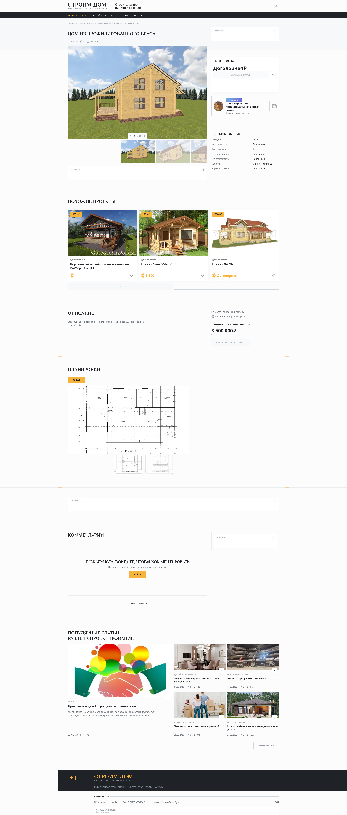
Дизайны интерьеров (130, 787)
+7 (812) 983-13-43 (136, 802)
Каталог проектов (105, 787)
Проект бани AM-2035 (157, 264)
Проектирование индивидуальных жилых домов (242, 107)
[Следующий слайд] (226, 286)
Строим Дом (87, 6)
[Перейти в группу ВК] (277, 802)
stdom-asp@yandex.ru (109, 802)
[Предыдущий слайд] (120, 286)
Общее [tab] (76, 379)
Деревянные (77, 259)
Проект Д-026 (222, 264)
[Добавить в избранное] (273, 74)
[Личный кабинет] (275, 6)
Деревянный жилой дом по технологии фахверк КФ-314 (99, 266)
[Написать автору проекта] (274, 106)
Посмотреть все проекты (237, 113)
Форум (159, 787)
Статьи (149, 787)
